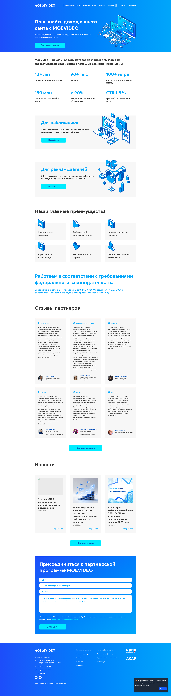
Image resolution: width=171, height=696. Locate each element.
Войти (131, 5)
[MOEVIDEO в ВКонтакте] (36, 677)
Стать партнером (50, 45)
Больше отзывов (85, 448)
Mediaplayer (101, 662)
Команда (111, 5)
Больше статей (85, 543)
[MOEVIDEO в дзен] (40, 677)
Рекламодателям (89, 5)
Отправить (53, 626)
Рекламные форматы (72, 5)
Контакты (121, 5)
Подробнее (53, 140)
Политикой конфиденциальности (65, 619)
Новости (102, 5)
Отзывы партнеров (83, 654)
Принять (163, 689)
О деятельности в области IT (107, 658)
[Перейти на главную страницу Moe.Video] (45, 5)
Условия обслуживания (105, 650)
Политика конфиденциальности (108, 654)
